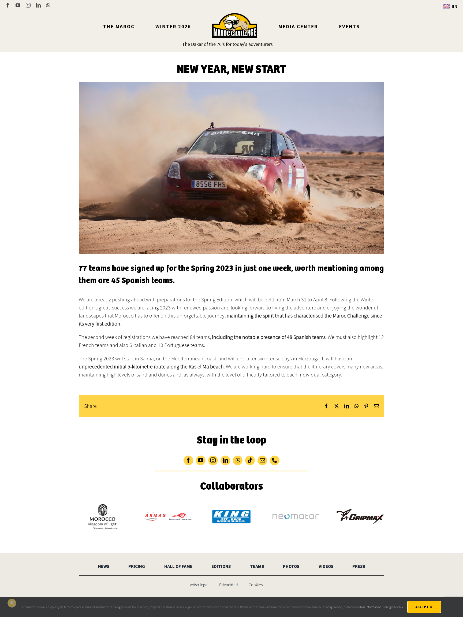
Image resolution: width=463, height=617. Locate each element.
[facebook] (188, 460)
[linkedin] (225, 460)
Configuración (392, 607)
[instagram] (213, 460)
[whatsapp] (237, 460)
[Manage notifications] (12, 603)
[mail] (262, 460)
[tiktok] (250, 460)
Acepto (424, 607)
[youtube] (201, 460)
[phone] (274, 460)
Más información (370, 607)
